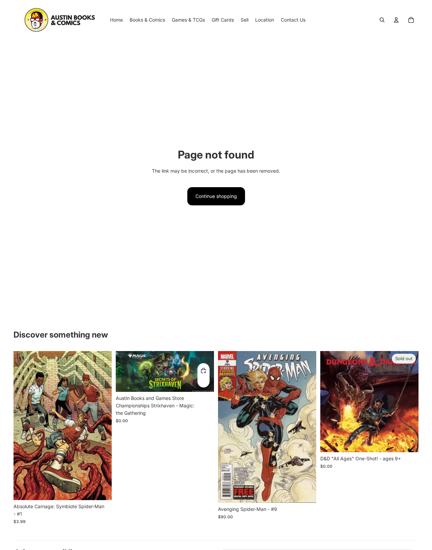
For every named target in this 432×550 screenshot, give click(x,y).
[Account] (396, 19)
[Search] (382, 19)
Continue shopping (216, 196)
